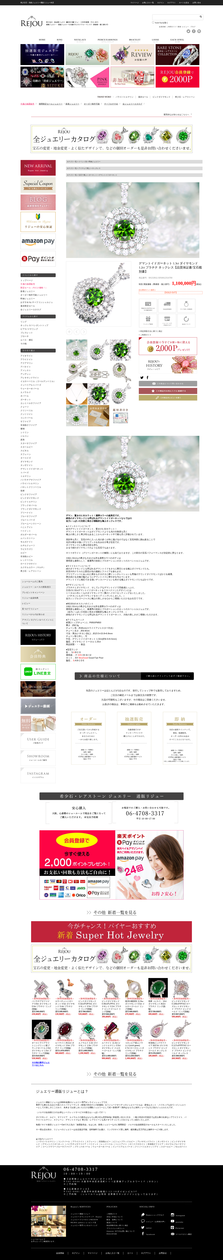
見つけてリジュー (30, 609)
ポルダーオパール (28, 535)
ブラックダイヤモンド (30, 509)
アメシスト (25, 370)
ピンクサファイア (28, 494)
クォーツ (24, 407)
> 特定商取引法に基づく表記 (150, 331)
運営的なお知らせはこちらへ (176, 114)
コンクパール (26, 418)
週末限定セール (27, 306)
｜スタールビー (166, 1147)
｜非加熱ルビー (104, 1142)
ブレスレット (26, 333)
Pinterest (180, 1228)
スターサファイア (28, 443)
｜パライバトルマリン (46, 1142)
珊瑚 (22, 429)
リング (23, 322)
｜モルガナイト (180, 1147)
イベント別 (83, 161)
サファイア (25, 421)
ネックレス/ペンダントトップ (34, 325)
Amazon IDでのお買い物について (121, 1231)
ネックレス (96, 168)
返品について (112, 1222)
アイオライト (26, 356)
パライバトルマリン (124, 97)
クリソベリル (26, 410)
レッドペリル (26, 560)
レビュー (185, 27)
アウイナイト (26, 359)
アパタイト (25, 367)
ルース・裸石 (26, 340)
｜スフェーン (90, 1142)
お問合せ (163, 1253)
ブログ (193, 27)
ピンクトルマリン (28, 502)
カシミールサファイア (30, 403)
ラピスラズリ (26, 549)
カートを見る (184, 2)
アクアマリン (26, 363)
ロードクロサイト (28, 564)
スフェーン (25, 454)
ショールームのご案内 (32, 581)
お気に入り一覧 (148, 2)
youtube (179, 1222)
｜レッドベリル (106, 1144)
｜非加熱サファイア (154, 1144)
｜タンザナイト (162, 1142)
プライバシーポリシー (116, 1228)
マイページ (134, 2)
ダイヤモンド (26, 462)
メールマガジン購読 (184, 1234)
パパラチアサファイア (30, 480)
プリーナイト (26, 513)
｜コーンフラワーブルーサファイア (56, 1147)
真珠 (22, 440)
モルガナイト (26, 542)
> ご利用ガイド (145, 335)
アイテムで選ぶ (84, 168)
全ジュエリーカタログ (30, 310)
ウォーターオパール (29, 389)
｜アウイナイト (77, 1142)
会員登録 (162, 27)
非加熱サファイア (28, 425)
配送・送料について (115, 1219)
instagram (180, 1215)
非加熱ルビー (26, 556)
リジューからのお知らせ (33, 614)
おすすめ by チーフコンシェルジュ (36, 302)
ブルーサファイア (28, 516)
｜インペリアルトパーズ (121, 1147)
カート (130, 1253)
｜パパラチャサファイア (75, 1144)
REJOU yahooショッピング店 (83, 1222)
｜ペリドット (92, 1144)
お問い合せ (197, 2)
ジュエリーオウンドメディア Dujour (86, 1217)
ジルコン (24, 436)
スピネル (24, 451)
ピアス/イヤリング (29, 329)
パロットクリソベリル (30, 487)
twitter (149, 1228)
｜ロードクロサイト (136, 1144)
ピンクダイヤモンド (161, 97)
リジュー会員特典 (30, 598)
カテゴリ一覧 (72, 161)
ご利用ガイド (172, 27)
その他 (23, 344)
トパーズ (24, 473)
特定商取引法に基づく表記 (117, 1225)
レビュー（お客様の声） (156, 1221)
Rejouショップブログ (155, 1215)
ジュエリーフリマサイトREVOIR (84, 1219)
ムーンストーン (27, 538)
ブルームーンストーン (30, 524)
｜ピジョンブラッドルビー (123, 1142)
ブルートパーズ (27, 520)
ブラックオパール (28, 505)
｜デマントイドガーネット (52, 1144)
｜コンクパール (63, 1142)
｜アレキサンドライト (145, 1142)
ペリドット (25, 531)
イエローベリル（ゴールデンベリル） (38, 381)
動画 (179, 27)
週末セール (143, 97)
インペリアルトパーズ (30, 385)
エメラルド (25, 392)
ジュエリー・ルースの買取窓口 (36, 587)
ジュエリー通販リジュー (80, 1214)
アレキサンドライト (29, 378)
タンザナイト (26, 465)
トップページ (26, 280)
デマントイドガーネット (31, 469)
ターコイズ (25, 458)
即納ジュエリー (27, 299)
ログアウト (171, 2)
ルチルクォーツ (27, 545)
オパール (24, 396)
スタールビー (26, 447)
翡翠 (22, 491)
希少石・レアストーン (185, 97)
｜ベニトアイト (120, 1144)
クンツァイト (26, 414)
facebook (150, 1234)
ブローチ (24, 336)
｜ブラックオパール (81, 1147)
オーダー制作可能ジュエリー (33, 295)
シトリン (24, 432)
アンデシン (25, 374)
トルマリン (25, 476)
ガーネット (25, 400)
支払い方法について (115, 1217)
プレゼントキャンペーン (33, 592)
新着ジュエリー (27, 291)
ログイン (160, 2)
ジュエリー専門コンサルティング (84, 1225)
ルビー (23, 553)
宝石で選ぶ (83, 175)
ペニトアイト (26, 527)
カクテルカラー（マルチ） (32, 567)
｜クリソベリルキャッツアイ (146, 1147)
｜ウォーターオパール (100, 1147)
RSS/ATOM (112, 1234)
